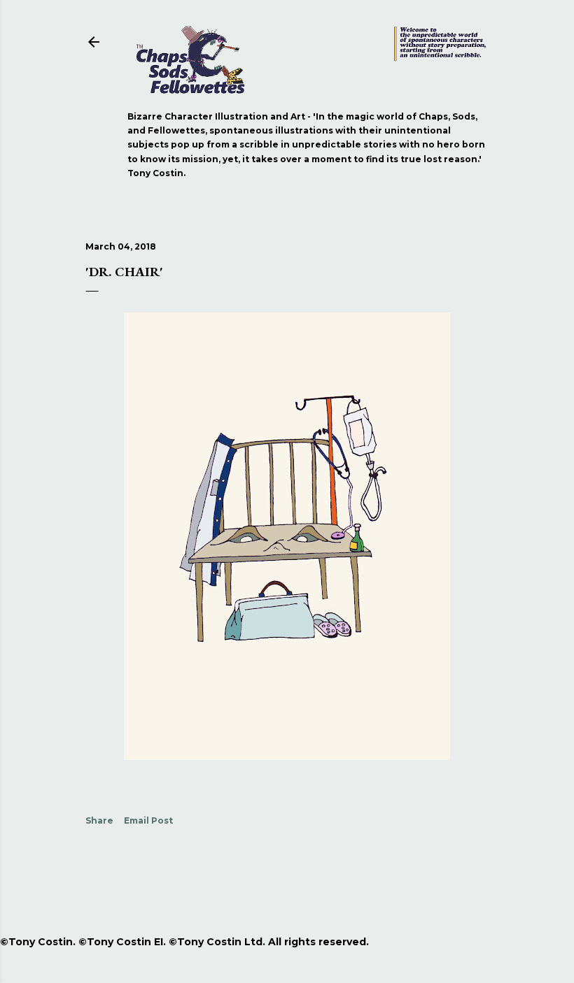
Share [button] (99, 820)
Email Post (148, 820)
